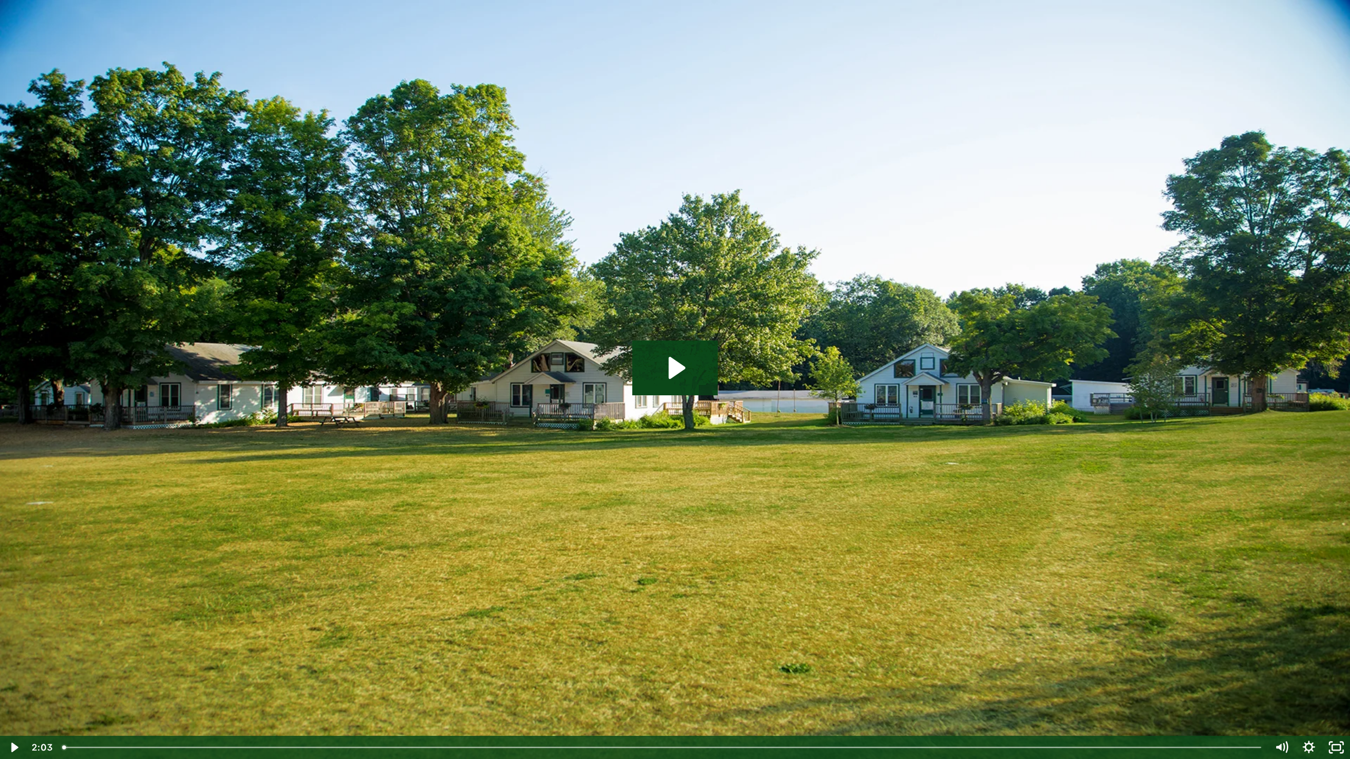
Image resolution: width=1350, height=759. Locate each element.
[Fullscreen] (1336, 747)
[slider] (662, 747)
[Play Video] (13, 747)
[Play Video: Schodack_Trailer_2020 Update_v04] (675, 367)
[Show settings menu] (1309, 747)
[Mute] (1281, 747)
